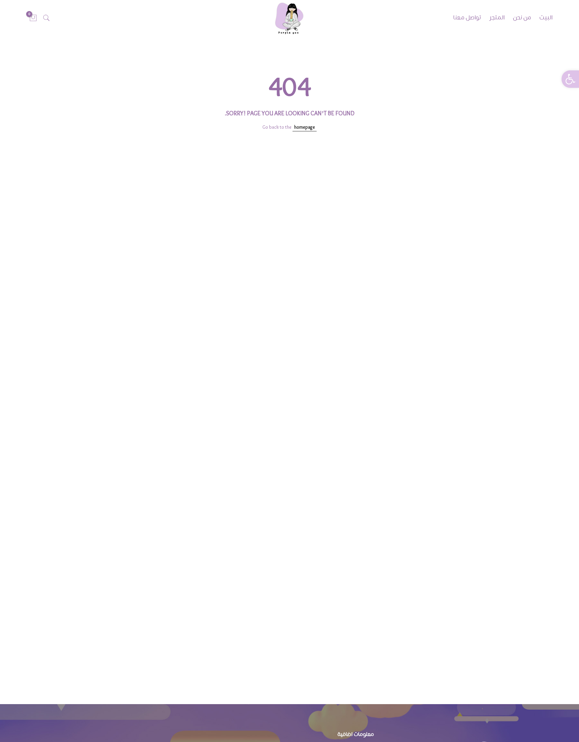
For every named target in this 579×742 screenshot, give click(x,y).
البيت (546, 18)
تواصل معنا (467, 18)
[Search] (46, 18)
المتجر (497, 18)
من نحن (522, 18)
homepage (304, 127)
